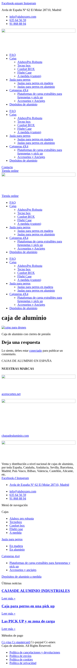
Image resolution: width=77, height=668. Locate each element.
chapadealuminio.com (15, 435)
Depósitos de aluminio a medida (21, 576)
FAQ (12, 55)
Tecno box (24, 65)
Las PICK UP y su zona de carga (28, 621)
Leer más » (8, 598)
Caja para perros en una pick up (28, 606)
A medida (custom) (29, 76)
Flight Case (24, 72)
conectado (35, 350)
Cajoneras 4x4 (11, 556)
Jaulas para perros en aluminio (36, 86)
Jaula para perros (19, 79)
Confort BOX (26, 69)
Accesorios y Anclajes (31, 100)
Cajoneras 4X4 (18, 90)
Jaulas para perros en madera (35, 83)
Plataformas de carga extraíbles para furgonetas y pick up (39, 95)
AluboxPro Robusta (29, 62)
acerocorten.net (11, 394)
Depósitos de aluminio (23, 104)
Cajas (12, 58)
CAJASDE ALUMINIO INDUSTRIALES (36, 591)
